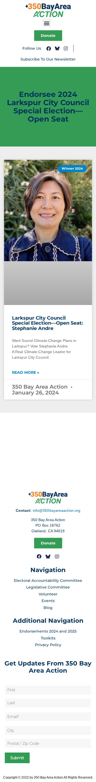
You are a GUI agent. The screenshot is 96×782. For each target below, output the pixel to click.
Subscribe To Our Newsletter (48, 59)
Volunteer (48, 594)
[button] (46, 23)
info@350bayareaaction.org (57, 510)
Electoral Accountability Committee (48, 580)
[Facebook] (48, 48)
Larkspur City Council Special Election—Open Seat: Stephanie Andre (47, 323)
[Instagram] (65, 48)
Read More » (25, 372)
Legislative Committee (48, 587)
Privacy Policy (48, 644)
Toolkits (48, 638)
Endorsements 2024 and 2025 (48, 631)
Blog (48, 607)
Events (48, 600)
